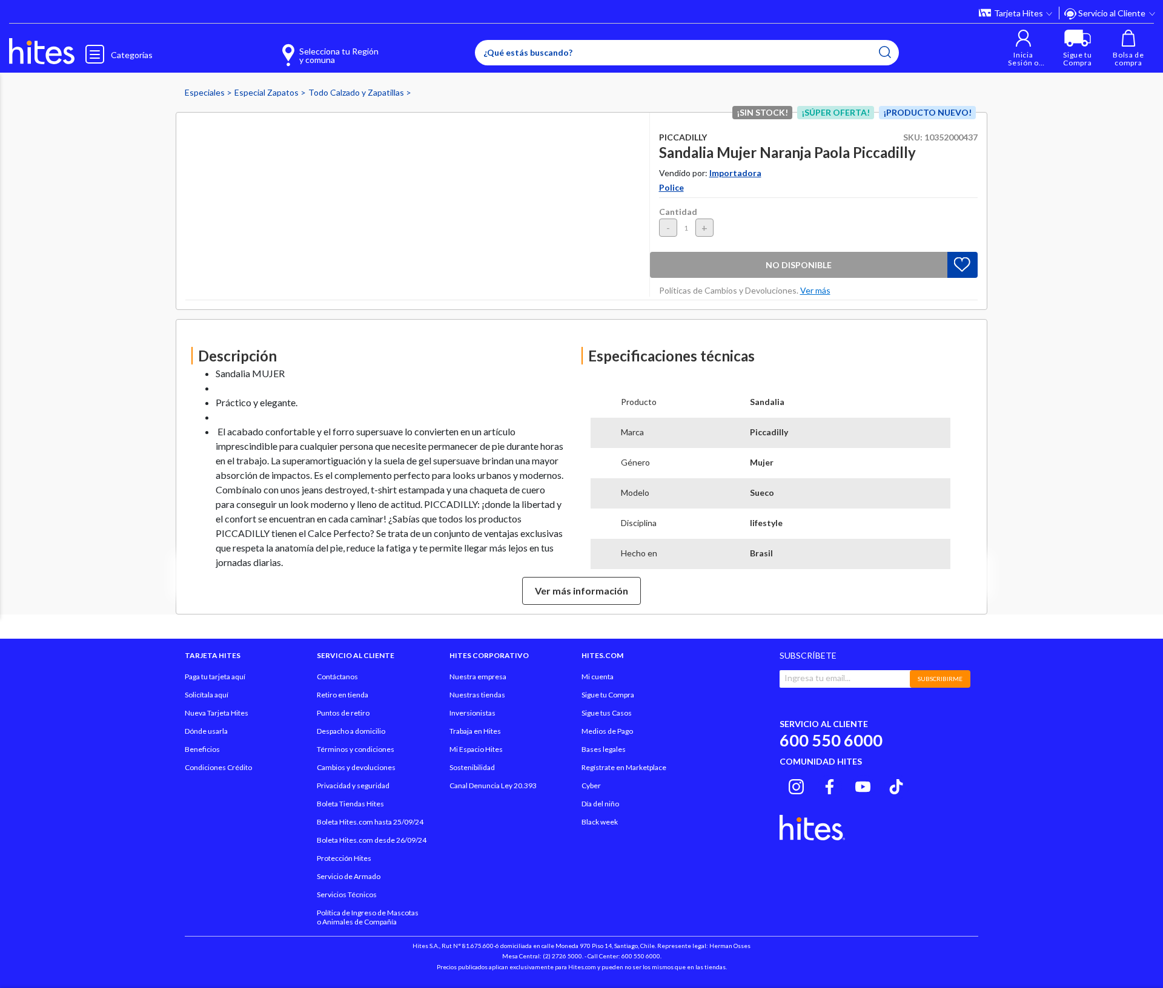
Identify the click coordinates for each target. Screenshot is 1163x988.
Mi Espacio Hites (476, 749)
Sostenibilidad (472, 767)
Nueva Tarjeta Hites (216, 712)
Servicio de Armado (348, 876)
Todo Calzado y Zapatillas (357, 92)
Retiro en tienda (342, 694)
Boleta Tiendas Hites (350, 803)
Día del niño (600, 803)
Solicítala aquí (206, 694)
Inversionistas (472, 712)
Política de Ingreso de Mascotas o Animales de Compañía (368, 917)
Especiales (206, 92)
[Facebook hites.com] (829, 785)
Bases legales (604, 749)
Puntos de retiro (343, 712)
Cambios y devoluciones (356, 767)
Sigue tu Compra (608, 694)
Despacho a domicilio (351, 731)
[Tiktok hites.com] (896, 785)
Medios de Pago (607, 731)
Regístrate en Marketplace (624, 767)
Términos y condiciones (355, 749)
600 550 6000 (831, 740)
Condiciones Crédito (218, 767)
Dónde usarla (206, 731)
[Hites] (42, 51)
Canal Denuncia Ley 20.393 (493, 785)
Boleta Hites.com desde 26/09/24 (371, 840)
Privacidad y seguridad (353, 785)
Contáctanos (337, 676)
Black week (600, 821)
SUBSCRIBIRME (940, 678)
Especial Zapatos (267, 92)
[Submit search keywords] (885, 52)
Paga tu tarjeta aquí (215, 676)
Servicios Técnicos (347, 894)
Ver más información (581, 590)
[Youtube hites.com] (862, 785)
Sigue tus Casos (607, 712)
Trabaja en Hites (475, 731)
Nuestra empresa (477, 676)
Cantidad (678, 211)
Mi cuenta (598, 676)
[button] (1023, 48)
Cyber (591, 785)
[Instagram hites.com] (796, 785)
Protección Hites (344, 858)
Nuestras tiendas (477, 694)
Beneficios (202, 749)
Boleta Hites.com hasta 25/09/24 (370, 821)
